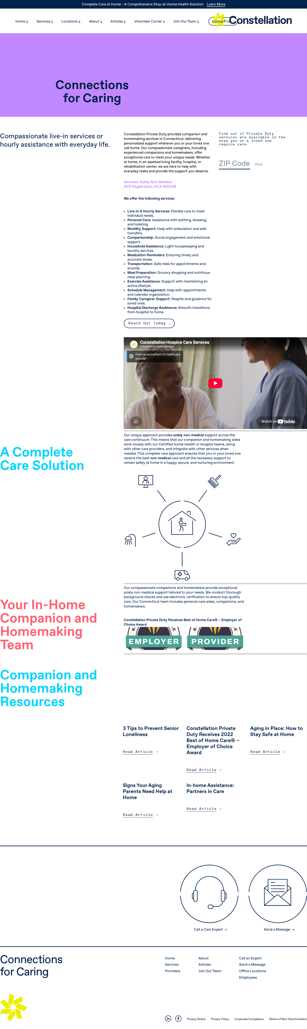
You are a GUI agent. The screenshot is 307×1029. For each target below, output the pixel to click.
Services (172, 964)
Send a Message (252, 964)
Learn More (216, 4)
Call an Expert (251, 958)
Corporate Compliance (249, 1019)
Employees (248, 977)
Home (170, 958)
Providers (173, 971)
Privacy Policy (220, 1019)
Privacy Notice (196, 1019)
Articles (205, 964)
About (203, 958)
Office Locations (253, 971)
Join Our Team (210, 971)
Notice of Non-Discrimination (288, 1019)
